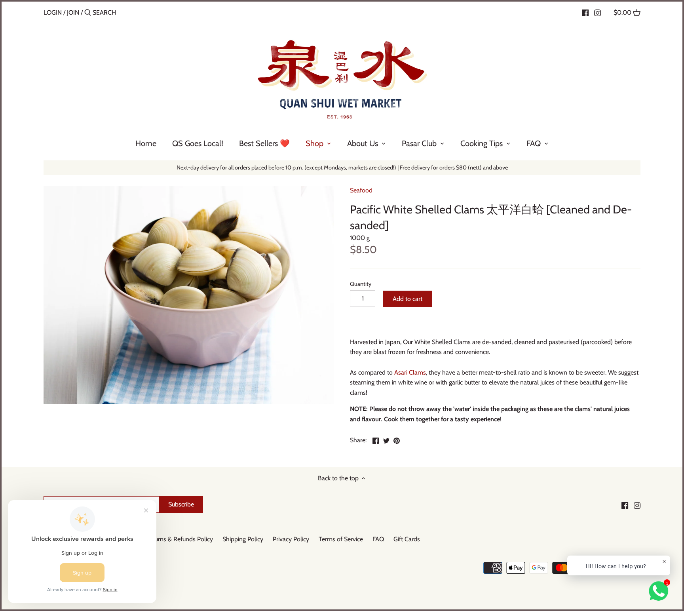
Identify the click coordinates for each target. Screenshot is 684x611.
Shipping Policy (242, 539)
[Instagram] (597, 12)
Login (53, 12)
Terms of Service (341, 539)
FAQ (378, 539)
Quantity (360, 284)
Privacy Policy (291, 539)
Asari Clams (410, 372)
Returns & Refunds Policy (179, 539)
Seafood (361, 190)
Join (73, 12)
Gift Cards (406, 539)
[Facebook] (585, 12)
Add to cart (407, 299)
